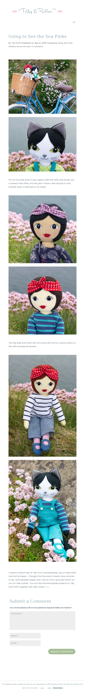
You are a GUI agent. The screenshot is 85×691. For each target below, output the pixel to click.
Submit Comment (62, 651)
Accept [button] (42, 688)
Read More (58, 688)
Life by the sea (23, 46)
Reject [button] (50, 688)
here (47, 586)
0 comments (37, 46)
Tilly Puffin (16, 43)
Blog (61, 43)
